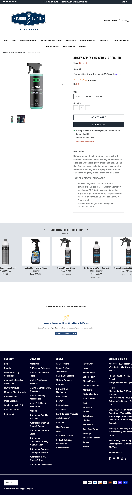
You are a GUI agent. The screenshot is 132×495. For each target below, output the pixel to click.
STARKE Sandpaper (65, 376)
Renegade (87, 407)
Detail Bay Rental (69, 46)
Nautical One (89, 398)
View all (66, 233)
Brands (14, 40)
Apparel (33, 411)
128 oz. (99, 96)
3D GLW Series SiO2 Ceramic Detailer (25, 52)
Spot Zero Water (90, 429)
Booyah (59, 401)
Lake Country (89, 377)
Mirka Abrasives (90, 394)
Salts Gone (88, 416)
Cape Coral (114, 413)
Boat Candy (61, 396)
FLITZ (58, 431)
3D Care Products (64, 380)
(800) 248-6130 (123, 376)
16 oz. (78, 96)
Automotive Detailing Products (51, 40)
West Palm (126, 419)
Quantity (77, 103)
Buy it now (98, 124)
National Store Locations (120, 40)
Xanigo (86, 442)
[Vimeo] (10, 1)
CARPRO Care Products (67, 414)
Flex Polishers (62, 427)
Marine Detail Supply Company (21, 489)
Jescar (86, 368)
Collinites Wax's (63, 418)
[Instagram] (13, 1)
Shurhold (87, 420)
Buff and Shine (63, 405)
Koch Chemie (89, 372)
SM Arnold (88, 424)
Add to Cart (98, 117)
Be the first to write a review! (66, 333)
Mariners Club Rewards (87, 40)
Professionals (103, 40)
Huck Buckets (62, 447)
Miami (125, 416)
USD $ (124, 2)
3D (77, 84)
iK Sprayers (88, 364)
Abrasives (34, 364)
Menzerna (87, 390)
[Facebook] (4, 1)
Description (78, 151)
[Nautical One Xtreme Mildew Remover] (36, 251)
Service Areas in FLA (13, 405)
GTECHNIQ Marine (64, 435)
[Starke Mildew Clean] (66, 251)
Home (6, 40)
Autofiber (60, 384)
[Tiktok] (16, 1)
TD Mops (87, 433)
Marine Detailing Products (28, 40)
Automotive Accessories (41, 464)
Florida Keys (114, 416)
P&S (85, 403)
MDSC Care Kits (70, 40)
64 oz (88, 96)
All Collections (62, 364)
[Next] (62, 84)
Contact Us (82, 46)
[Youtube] (7, 1)
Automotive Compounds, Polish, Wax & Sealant (39, 441)
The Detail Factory (91, 437)
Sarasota (113, 423)
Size (75, 92)
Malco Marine (89, 381)
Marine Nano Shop (91, 385)
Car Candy (61, 409)
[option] (36, 84)
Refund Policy (115, 452)
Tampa (123, 413)
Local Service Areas (52, 46)
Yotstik (86, 446)
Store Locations (11, 401)
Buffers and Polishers (40, 368)
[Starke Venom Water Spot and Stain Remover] (96, 251)
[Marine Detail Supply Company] (29, 20)
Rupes (86, 411)
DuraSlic (60, 422)
